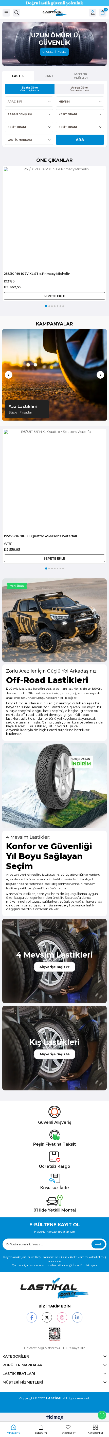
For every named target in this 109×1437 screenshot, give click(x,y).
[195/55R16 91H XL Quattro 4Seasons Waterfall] (54, 481)
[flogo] (54, 1288)
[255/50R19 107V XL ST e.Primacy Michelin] (54, 218)
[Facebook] (32, 1317)
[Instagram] (62, 1317)
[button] (46, 306)
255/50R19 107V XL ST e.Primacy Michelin (37, 274)
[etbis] (55, 1334)
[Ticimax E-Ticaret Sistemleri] (55, 1417)
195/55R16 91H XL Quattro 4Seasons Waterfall (40, 536)
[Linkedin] (77, 1317)
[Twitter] (47, 1317)
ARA (80, 139)
